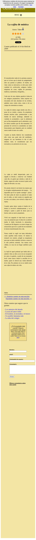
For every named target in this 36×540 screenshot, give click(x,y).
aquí (18, 337)
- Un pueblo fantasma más (13, 316)
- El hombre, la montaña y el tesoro (17, 314)
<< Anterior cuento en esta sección (16, 296)
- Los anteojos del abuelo (13, 309)
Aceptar (21, 7)
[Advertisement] (18, 65)
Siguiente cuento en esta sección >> (19, 299)
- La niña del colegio (11, 318)
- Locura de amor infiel (12, 312)
